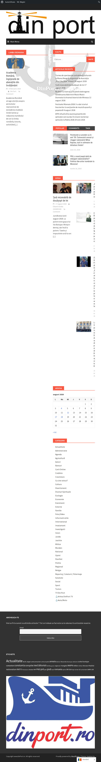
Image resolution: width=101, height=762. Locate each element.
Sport (57, 585)
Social (57, 581)
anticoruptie (45, 662)
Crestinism (60, 477)
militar (75, 666)
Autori (58, 462)
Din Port (13, 91)
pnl (42, 669)
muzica (91, 665)
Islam (57, 533)
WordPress (75, 756)
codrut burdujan (83, 662)
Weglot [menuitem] (22, 2)
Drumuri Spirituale (63, 492)
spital (64, 669)
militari (80, 666)
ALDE (24, 662)
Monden (58, 548)
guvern (53, 666)
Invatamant (60, 525)
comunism (10, 665)
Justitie (58, 540)
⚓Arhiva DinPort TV (64, 596)
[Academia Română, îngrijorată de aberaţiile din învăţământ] (15, 63)
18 (62, 417)
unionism (84, 669)
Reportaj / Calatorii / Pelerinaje (68, 574)
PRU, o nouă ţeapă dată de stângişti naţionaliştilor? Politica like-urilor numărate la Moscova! (82, 160)
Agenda (58, 454)
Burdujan (69, 662)
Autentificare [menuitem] (10, 2)
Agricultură (60, 458)
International (61, 521)
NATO (19, 669)
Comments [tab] (74, 128)
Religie (58, 570)
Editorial (41, 665)
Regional (59, 566)
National (59, 551)
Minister (85, 666)
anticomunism (36, 662)
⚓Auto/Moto (61, 600)
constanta (19, 665)
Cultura (58, 484)
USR (92, 669)
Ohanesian (25, 669)
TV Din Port (60, 593)
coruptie (29, 665)
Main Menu (14, 41)
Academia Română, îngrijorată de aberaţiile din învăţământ (12, 79)
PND (38, 669)
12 (68, 412)
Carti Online (60, 469)
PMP (35, 669)
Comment (9, 94)
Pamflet (58, 559)
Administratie (61, 450)
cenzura (75, 662)
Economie (59, 499)
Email (22, 628)
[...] (16, 124)
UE (80, 669)
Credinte (59, 473)
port (45, 669)
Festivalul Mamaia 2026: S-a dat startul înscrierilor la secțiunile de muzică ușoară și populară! (73, 107)
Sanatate (59, 578)
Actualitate (60, 447)
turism (76, 669)
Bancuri (58, 465)
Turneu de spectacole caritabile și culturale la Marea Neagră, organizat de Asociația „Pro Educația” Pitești (73, 78)
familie (48, 666)
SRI (67, 669)
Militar (58, 544)
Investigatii (60, 529)
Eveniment (60, 503)
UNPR (89, 669)
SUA (70, 669)
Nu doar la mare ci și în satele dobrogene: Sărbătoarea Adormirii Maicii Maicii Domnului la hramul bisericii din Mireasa (72, 94)
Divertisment (61, 488)
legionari (57, 666)
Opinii (57, 555)
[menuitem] (2, 2)
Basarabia (64, 662)
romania (58, 669)
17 (56, 417)
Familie (58, 510)
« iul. (55, 432)
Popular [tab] (60, 128)
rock (52, 669)
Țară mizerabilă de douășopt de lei (69, 85)
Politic (58, 563)
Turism (58, 589)
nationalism (11, 669)
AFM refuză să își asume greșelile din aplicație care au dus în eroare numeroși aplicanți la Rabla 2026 (71, 117)
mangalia (64, 666)
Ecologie (59, 495)
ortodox (30, 669)
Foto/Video (60, 514)
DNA (35, 665)
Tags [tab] (88, 128)
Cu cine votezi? (61, 480)
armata (53, 661)
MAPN (70, 665)
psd (49, 669)
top (73, 669)
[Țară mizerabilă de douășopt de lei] (62, 188)
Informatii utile (61, 518)
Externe (58, 507)
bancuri (58, 662)
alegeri (28, 662)
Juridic (58, 536)
